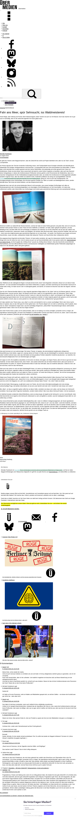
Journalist (17, 470)
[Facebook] (55, 521)
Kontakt (4, 27)
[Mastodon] (27, 531)
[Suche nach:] (11, 98)
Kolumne (2, 108)
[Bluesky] (9, 531)
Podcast (4, 30)
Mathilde (4, 770)
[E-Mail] (36, 521)
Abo (3, 23)
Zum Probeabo (9, 104)
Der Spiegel (5, 33)
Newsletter (5, 29)
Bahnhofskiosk (53, 472)
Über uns (5, 25)
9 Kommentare (4, 157)
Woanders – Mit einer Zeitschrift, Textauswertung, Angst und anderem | (28, 768)
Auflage (2, 178)
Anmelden (11, 101)
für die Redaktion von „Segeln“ (38, 314)
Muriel (4, 667)
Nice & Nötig (6, 37)
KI (3, 35)
